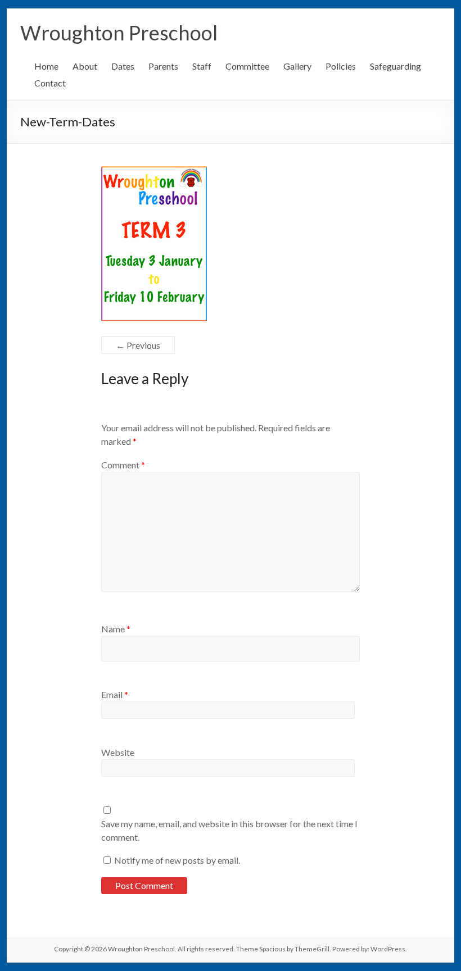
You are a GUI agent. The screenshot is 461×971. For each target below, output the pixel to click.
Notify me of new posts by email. (177, 860)
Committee (247, 66)
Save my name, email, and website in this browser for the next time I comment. (229, 830)
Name (115, 628)
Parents (163, 66)
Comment (123, 464)
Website (117, 752)
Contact (50, 83)
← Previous (138, 345)
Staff (201, 66)
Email (114, 694)
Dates (122, 66)
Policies (341, 66)
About (85, 66)
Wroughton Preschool (119, 32)
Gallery (297, 66)
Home (46, 66)
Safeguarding (395, 66)
